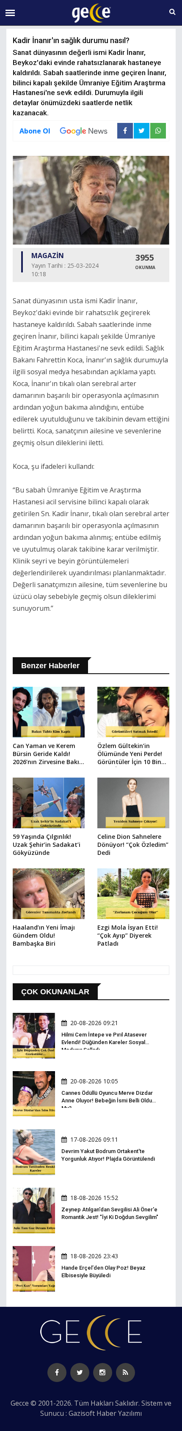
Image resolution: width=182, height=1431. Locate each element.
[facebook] (56, 1372)
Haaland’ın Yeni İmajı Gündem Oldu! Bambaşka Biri (44, 935)
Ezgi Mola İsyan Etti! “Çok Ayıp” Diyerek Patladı (127, 935)
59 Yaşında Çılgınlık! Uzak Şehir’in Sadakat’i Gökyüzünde (46, 844)
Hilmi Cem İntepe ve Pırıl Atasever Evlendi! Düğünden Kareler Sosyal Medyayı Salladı (104, 1042)
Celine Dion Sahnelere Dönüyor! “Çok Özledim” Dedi (132, 844)
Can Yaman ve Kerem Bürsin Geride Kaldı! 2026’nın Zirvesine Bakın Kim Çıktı (48, 754)
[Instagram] (102, 1372)
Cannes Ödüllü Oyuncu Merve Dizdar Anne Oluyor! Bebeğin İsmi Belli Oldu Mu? (107, 1100)
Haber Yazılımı (119, 1413)
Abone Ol (34, 131)
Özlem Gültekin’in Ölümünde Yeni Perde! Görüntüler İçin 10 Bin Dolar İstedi (129, 754)
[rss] (125, 1372)
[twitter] (79, 1372)
